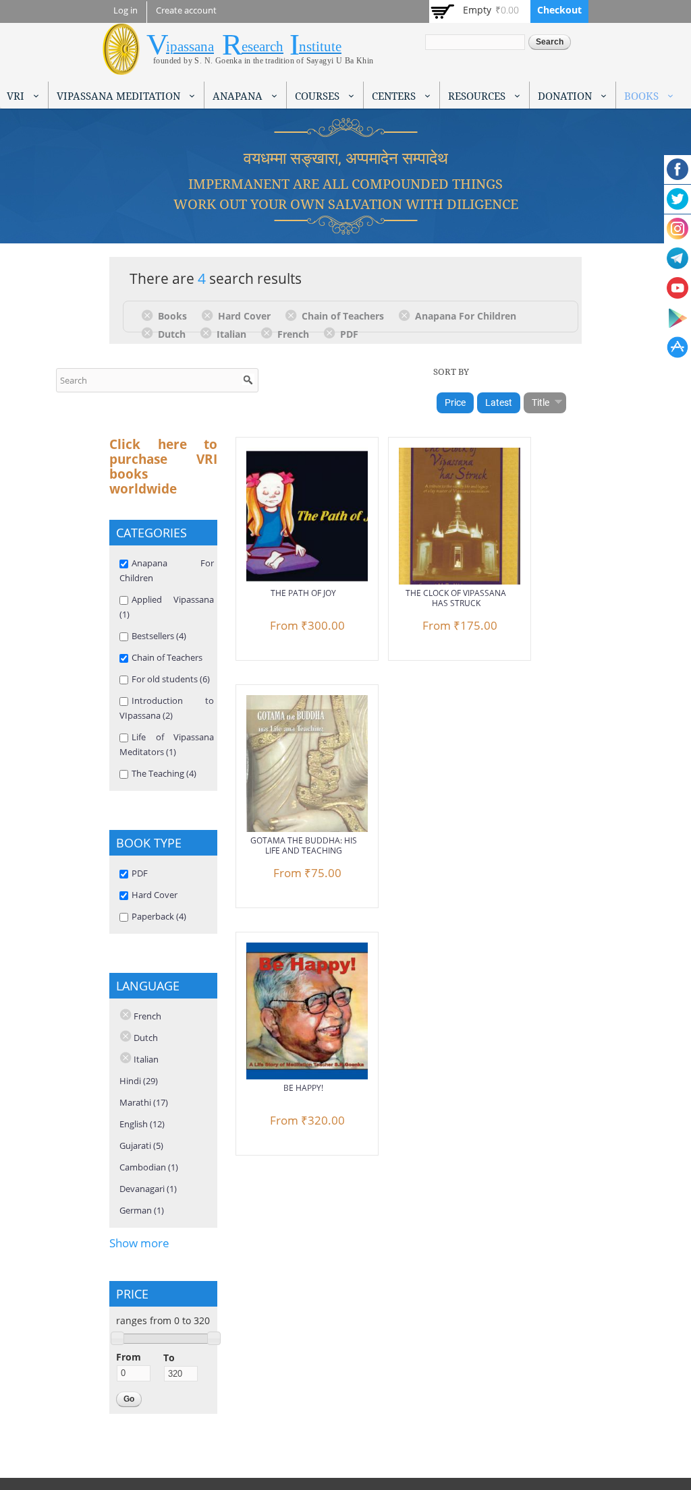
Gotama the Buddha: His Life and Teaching (303, 845)
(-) (149, 315)
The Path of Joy (303, 593)
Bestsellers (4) (159, 636)
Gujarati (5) (141, 1145)
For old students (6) (171, 679)
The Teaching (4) (164, 773)
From (128, 1356)
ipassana (190, 46)
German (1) (141, 1210)
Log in (125, 10)
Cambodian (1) (148, 1167)
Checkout (559, 9)
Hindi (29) (138, 1081)
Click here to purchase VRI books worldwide (163, 467)
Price (455, 402)
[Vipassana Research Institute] (121, 67)
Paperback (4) (159, 916)
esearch (262, 46)
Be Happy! (303, 1088)
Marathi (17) (143, 1102)
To (169, 1357)
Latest (498, 402)
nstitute (320, 46)
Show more (139, 1243)
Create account (186, 10)
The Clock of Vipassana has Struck (456, 598)
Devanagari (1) (148, 1189)
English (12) (142, 1124)
